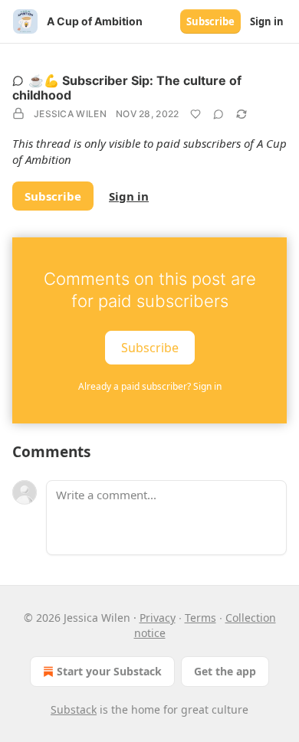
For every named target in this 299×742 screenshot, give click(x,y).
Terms (200, 617)
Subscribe (210, 21)
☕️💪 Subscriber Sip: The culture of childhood (127, 88)
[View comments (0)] (218, 114)
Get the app (225, 671)
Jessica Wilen (70, 113)
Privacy (158, 617)
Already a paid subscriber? (150, 386)
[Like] (195, 114)
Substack (74, 709)
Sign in (267, 21)
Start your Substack (109, 671)
